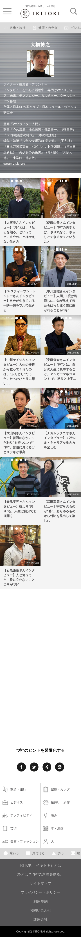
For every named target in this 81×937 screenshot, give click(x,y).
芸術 (13, 828)
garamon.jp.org (14, 163)
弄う (61, 853)
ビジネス (16, 802)
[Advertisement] (40, 628)
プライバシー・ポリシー (40, 892)
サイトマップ (40, 883)
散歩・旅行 (17, 27)
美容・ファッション (24, 841)
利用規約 (40, 901)
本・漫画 (57, 828)
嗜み (54, 815)
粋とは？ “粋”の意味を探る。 (40, 874)
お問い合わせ (40, 910)
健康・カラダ (47, 27)
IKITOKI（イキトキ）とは (40, 865)
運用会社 (40, 919)
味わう (14, 853)
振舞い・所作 (60, 802)
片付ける (38, 853)
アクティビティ (21, 815)
